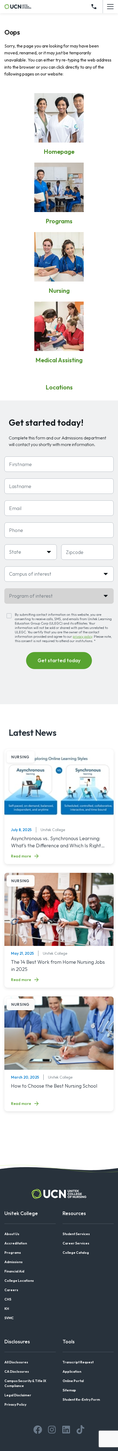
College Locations (19, 1281)
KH (6, 1309)
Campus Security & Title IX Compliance (25, 1383)
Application (72, 1371)
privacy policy (82, 636)
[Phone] (93, 6)
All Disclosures (16, 1362)
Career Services (76, 1243)
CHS (7, 1299)
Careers (11, 1290)
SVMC (9, 1318)
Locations (59, 387)
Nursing (59, 290)
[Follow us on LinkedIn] (66, 1430)
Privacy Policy (15, 1404)
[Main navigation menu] (110, 6)
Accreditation (15, 1243)
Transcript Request (78, 1362)
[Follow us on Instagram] (52, 1430)
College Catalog (76, 1253)
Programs (59, 221)
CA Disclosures (16, 1371)
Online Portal (73, 1381)
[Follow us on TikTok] (80, 1430)
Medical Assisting (59, 360)
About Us (11, 1234)
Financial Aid (14, 1271)
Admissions (13, 1262)
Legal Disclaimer (17, 1395)
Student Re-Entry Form (81, 1399)
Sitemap (69, 1390)
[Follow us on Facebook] (38, 1430)
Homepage (59, 151)
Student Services (76, 1234)
